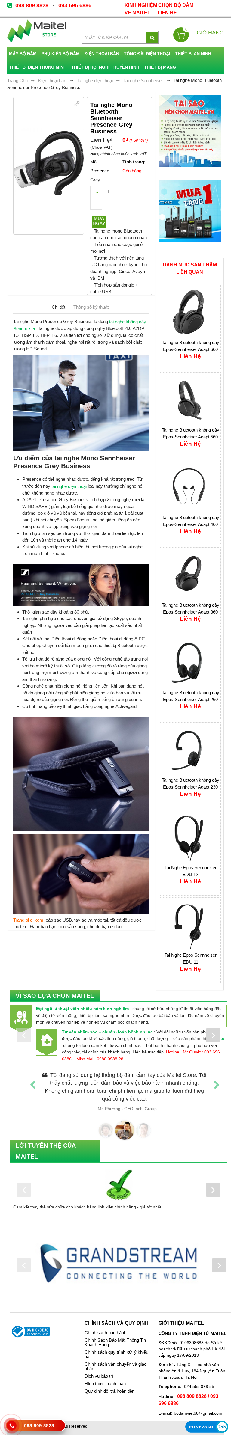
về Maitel (137, 12)
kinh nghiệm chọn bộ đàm (159, 5)
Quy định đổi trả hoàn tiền (109, 1383)
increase (96, 204)
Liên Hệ (167, 12)
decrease (96, 192)
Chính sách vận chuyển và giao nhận (115, 1358)
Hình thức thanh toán (105, 1376)
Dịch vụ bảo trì (99, 1368)
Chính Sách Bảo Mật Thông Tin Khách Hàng (115, 1334)
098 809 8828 (31, 5)
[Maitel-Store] (36, 31)
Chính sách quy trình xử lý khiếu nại (116, 1346)
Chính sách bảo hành (105, 1325)
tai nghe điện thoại (69, 486)
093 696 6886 (74, 5)
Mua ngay (99, 221)
